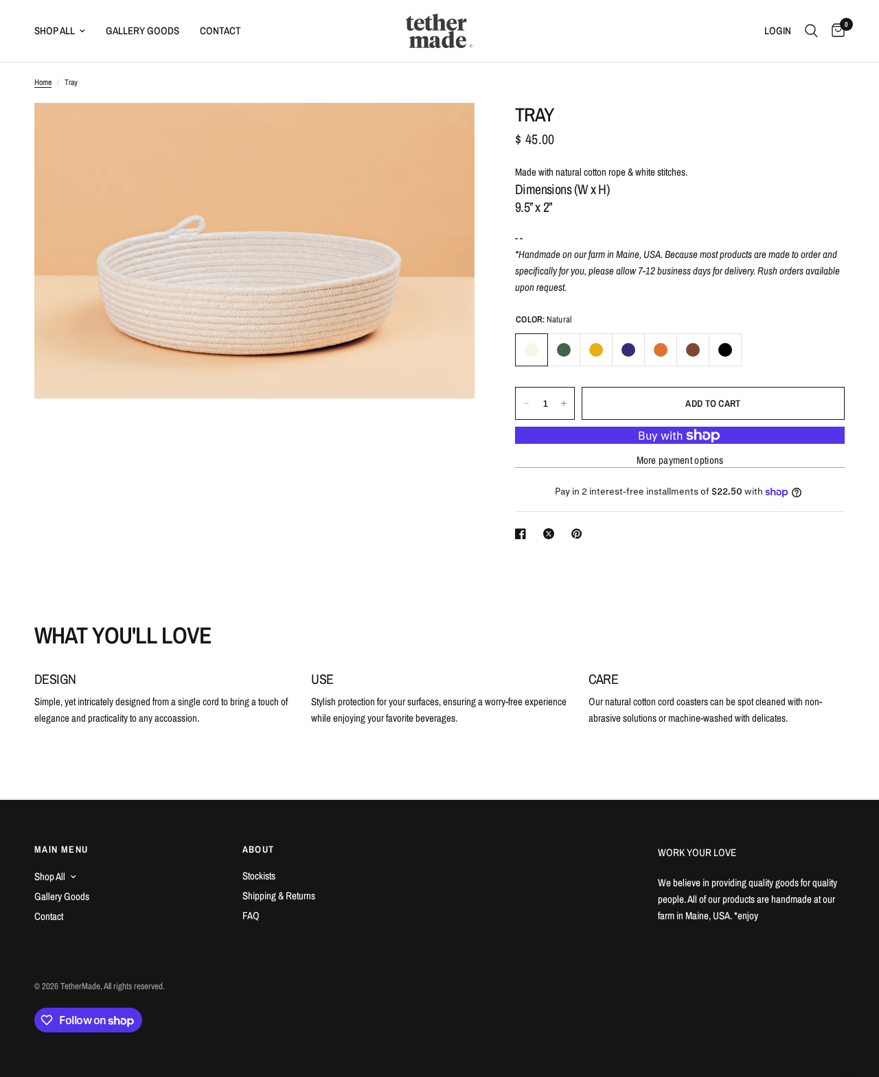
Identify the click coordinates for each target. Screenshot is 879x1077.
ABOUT (258, 849)
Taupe (692, 349)
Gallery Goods (142, 30)
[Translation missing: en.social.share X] (551, 533)
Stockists (258, 875)
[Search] (811, 31)
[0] (835, 31)
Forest (563, 349)
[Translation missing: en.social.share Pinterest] (579, 533)
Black (725, 349)
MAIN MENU (61, 849)
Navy (628, 349)
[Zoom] (446, 132)
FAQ (251, 915)
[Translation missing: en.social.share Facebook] (523, 533)
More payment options (680, 460)
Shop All (54, 30)
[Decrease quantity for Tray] (526, 403)
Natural (531, 349)
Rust (660, 349)
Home (43, 82)
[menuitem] (64, 31)
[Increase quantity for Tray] (563, 403)
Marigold (596, 349)
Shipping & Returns (278, 895)
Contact (220, 30)
